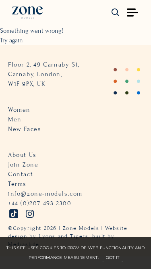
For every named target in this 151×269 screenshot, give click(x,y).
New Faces (24, 129)
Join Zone (23, 164)
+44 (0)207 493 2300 (39, 203)
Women (19, 109)
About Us (22, 154)
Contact (20, 174)
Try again (11, 40)
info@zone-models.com (45, 193)
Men (15, 119)
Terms (17, 184)
